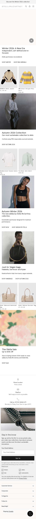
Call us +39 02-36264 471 (18, 402)
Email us (18, 392)
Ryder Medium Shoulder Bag (27, 305)
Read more (5, 466)
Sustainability (25, 473)
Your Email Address (7, 448)
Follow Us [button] (4, 501)
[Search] (26, 6)
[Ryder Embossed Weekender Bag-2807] (9, 293)
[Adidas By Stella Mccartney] (18, 192)
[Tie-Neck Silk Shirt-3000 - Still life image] (27, 159)
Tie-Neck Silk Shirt (25, 171)
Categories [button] (5, 496)
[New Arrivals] (18, 247)
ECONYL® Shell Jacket (7, 88)
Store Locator (18, 382)
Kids (5, 473)
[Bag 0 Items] (29, 6)
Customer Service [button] (7, 486)
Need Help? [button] (5, 506)
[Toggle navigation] (33, 6)
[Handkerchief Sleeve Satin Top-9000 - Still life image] (9, 159)
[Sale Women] (18, 328)
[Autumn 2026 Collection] (18, 111)
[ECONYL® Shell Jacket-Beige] (9, 77)
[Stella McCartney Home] (12, 6)
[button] (30, 513)
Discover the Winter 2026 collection (18, 2)
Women (6, 469)
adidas (23, 469)
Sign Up (18, 458)
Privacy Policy (23, 478)
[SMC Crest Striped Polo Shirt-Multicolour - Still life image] (27, 77)
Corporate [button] (5, 491)
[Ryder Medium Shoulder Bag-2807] (27, 293)
